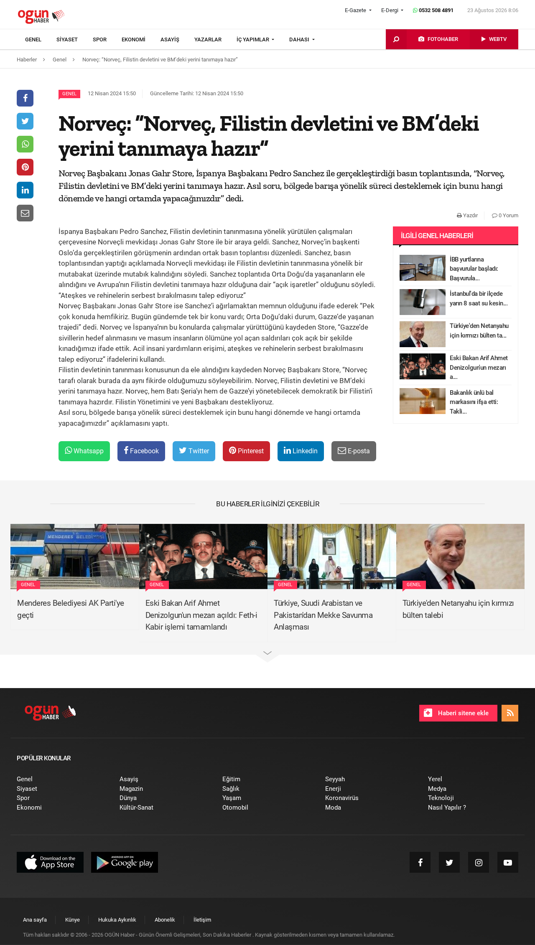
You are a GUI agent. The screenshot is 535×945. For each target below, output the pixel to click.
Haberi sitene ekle (462, 713)
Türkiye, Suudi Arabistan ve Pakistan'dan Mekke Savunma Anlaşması (323, 615)
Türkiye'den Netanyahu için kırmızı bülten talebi (458, 609)
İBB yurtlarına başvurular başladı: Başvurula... (474, 269)
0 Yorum (507, 215)
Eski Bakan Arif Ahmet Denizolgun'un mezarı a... (479, 367)
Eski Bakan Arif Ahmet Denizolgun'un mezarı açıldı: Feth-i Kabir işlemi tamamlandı (201, 615)
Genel (69, 94)
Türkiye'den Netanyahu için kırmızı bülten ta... (479, 330)
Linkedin (304, 451)
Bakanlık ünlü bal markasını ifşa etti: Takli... (474, 402)
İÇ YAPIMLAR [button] (253, 39)
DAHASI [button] (300, 39)
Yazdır (470, 215)
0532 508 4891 (435, 10)
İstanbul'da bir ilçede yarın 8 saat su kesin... (478, 298)
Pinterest (250, 451)
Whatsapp (88, 451)
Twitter (198, 451)
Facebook (143, 451)
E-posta (358, 451)
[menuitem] (40, 39)
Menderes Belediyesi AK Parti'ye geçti (70, 609)
